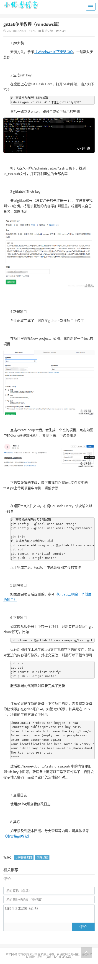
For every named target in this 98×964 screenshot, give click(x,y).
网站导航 (42, 857)
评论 (83, 926)
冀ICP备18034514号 (59, 957)
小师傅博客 (19, 954)
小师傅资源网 (23, 857)
